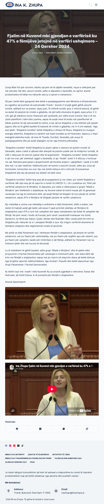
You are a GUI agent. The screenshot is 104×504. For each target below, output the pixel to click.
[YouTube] (14, 446)
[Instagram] (10, 446)
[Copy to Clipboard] (87, 428)
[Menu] (96, 4)
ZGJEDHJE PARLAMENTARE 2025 (68, 458)
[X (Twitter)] (40, 428)
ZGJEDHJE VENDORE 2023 (16, 462)
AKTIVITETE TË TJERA (61, 454)
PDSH (32, 462)
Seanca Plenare (64, 53)
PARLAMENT (51, 53)
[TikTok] (22, 446)
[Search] (90, 4)
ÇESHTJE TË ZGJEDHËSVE (38, 454)
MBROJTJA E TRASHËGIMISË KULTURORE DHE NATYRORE (28, 458)
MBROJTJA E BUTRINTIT (15, 454)
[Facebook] (17, 428)
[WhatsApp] (64, 428)
